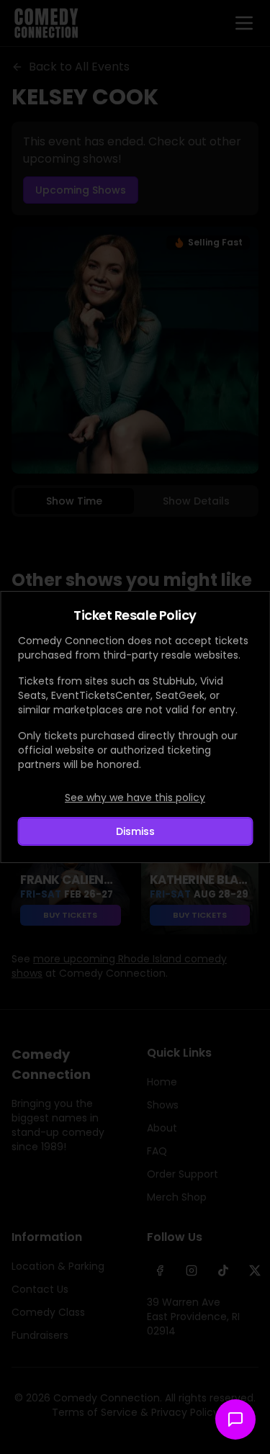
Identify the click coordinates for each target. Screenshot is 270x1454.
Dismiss (135, 831)
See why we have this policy (135, 797)
